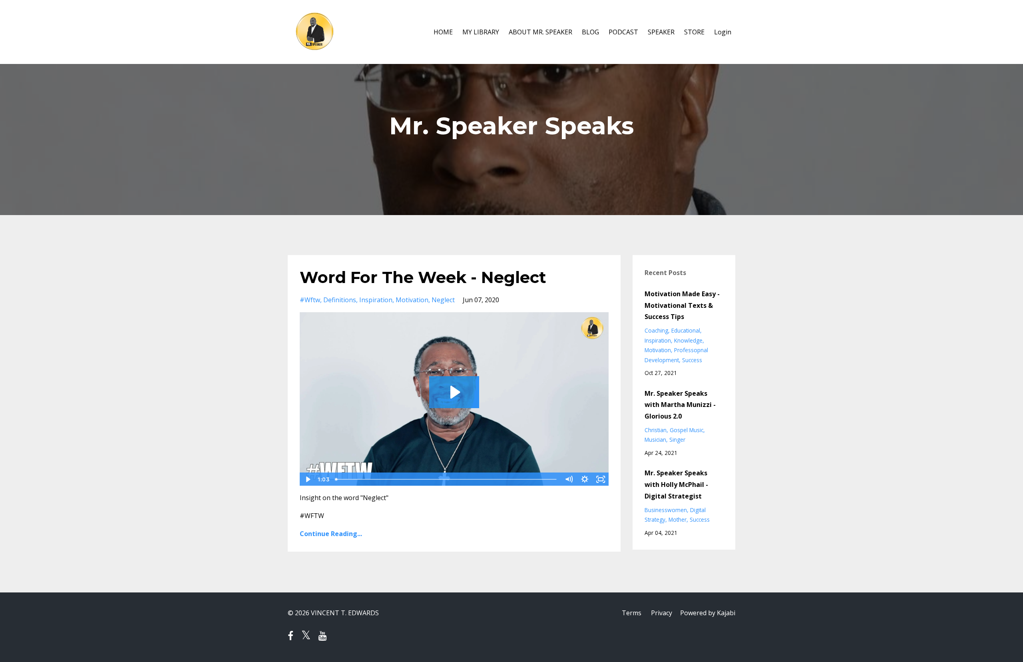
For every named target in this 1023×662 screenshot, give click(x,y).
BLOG (590, 32)
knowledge (688, 340)
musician (655, 439)
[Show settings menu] (585, 479)
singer (677, 439)
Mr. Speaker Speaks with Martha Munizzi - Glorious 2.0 (680, 405)
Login (722, 32)
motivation (412, 299)
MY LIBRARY (480, 32)
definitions (339, 299)
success (692, 360)
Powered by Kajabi (707, 612)
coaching (656, 330)
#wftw (310, 299)
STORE (694, 32)
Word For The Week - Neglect (423, 277)
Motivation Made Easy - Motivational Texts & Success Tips (682, 305)
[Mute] (569, 479)
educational (685, 330)
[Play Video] (307, 479)
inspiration (375, 299)
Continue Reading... (331, 533)
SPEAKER (661, 32)
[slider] (446, 479)
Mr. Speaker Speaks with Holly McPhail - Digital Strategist (676, 484)
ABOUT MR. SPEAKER (540, 32)
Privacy (661, 612)
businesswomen (666, 510)
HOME (443, 32)
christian (656, 430)
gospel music (686, 430)
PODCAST (623, 32)
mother (678, 519)
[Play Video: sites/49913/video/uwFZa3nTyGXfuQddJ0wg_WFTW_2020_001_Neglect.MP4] (454, 392)
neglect (443, 299)
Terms (631, 612)
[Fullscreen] (601, 479)
